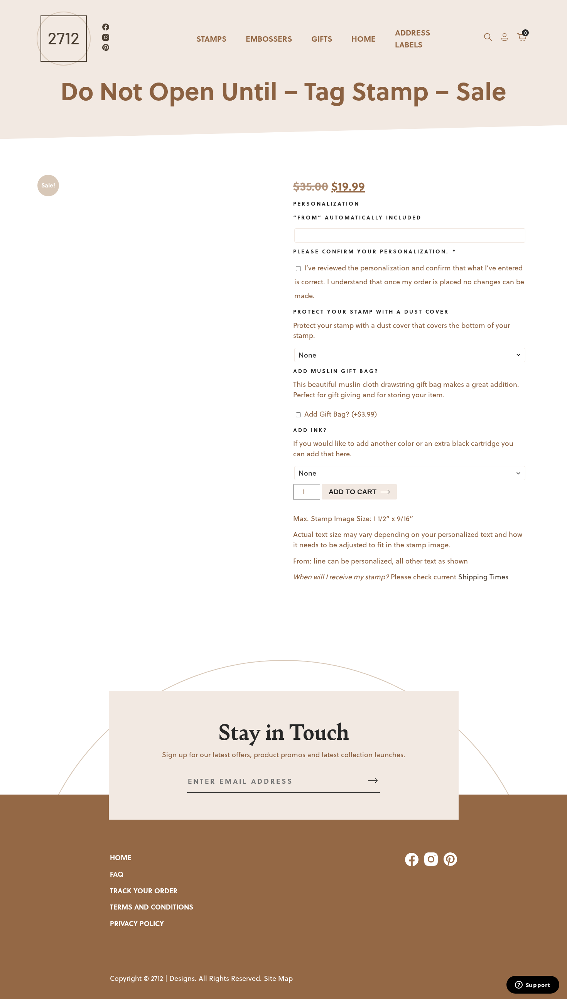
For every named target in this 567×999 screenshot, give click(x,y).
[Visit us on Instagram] (105, 39)
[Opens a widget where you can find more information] (532, 985)
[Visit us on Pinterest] (105, 49)
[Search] (488, 38)
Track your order (143, 891)
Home (363, 38)
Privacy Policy (137, 923)
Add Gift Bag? (340, 414)
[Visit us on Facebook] (105, 28)
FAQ (116, 874)
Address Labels (412, 38)
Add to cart (352, 492)
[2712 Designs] (63, 38)
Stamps (211, 38)
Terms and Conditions (151, 907)
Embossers (269, 38)
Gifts (321, 38)
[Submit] (373, 781)
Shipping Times (483, 577)
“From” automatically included (357, 217)
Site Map (278, 978)
